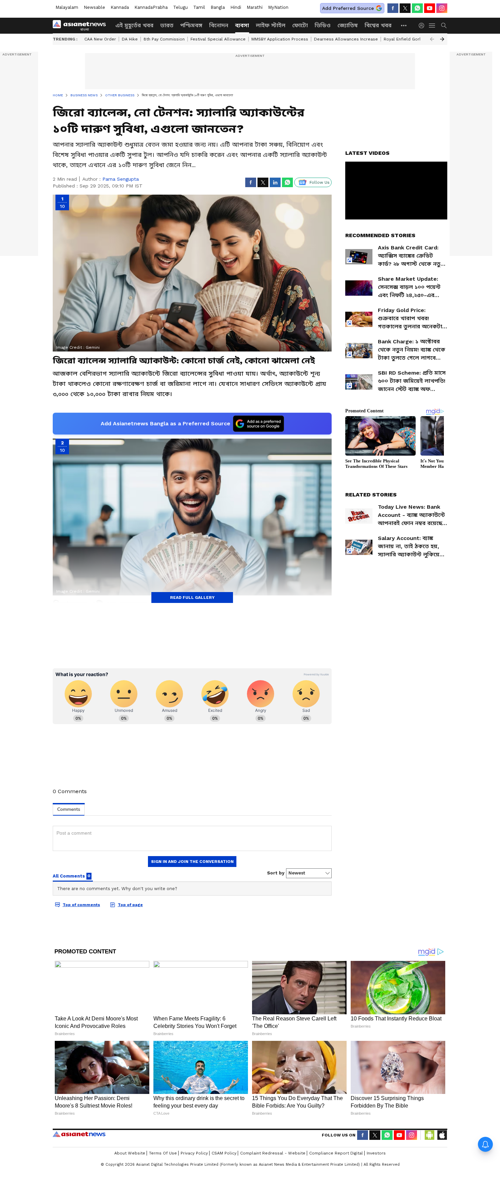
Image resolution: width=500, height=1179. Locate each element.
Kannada (120, 7)
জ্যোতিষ (347, 25)
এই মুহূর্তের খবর (134, 25)
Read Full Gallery (192, 597)
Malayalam (66, 7)
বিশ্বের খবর (378, 25)
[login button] (423, 25)
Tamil (199, 7)
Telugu (180, 7)
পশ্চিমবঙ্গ (191, 25)
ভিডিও (323, 25)
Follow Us (320, 182)
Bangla (218, 7)
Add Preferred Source (348, 8)
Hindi (235, 7)
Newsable (94, 7)
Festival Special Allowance (218, 39)
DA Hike (130, 39)
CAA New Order (100, 39)
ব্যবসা (242, 25)
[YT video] (429, 8)
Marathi (255, 7)
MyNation (278, 7)
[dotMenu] (404, 25)
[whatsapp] (417, 8)
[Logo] (82, 25)
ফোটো (300, 25)
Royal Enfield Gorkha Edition (413, 39)
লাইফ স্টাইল (270, 25)
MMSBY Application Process (279, 39)
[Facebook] (392, 8)
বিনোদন (218, 25)
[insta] (441, 8)
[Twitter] (405, 8)
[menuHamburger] (432, 25)
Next (442, 39)
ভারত (166, 25)
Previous (432, 39)
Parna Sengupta (120, 179)
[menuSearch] (444, 25)
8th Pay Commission (164, 39)
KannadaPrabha (151, 7)
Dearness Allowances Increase (346, 39)
